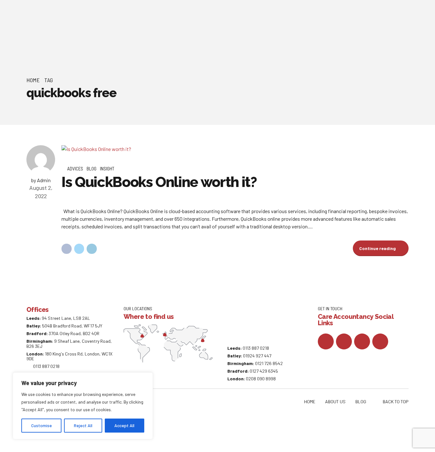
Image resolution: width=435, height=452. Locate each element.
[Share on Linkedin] (92, 249)
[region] (83, 405)
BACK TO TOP (396, 401)
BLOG (360, 401)
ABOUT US (335, 401)
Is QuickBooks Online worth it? (159, 182)
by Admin (41, 180)
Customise (41, 425)
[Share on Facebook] (66, 249)
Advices (75, 168)
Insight (107, 168)
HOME (309, 401)
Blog (91, 168)
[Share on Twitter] (79, 249)
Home (33, 79)
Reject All (83, 425)
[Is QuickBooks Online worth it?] (235, 149)
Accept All (124, 425)
